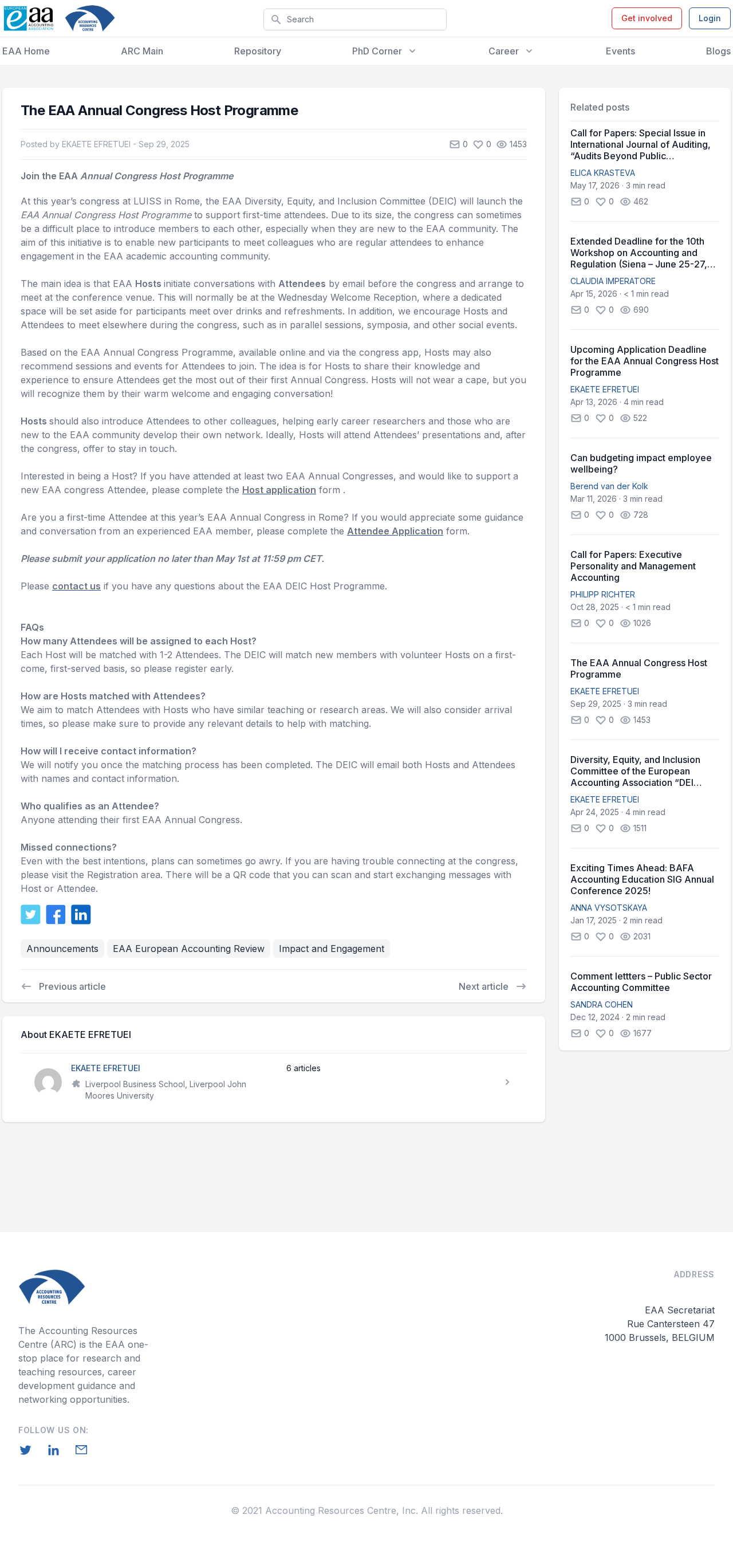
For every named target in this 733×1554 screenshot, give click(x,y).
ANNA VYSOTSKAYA (608, 907)
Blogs (718, 51)
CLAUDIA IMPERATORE (613, 281)
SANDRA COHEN (601, 1004)
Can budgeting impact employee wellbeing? (641, 463)
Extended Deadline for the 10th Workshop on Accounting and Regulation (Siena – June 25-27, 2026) (638, 252)
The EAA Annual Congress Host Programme (638, 668)
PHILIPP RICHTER (602, 594)
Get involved (646, 18)
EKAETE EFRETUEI (604, 389)
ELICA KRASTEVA (602, 173)
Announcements (62, 948)
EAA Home (26, 51)
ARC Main (142, 51)
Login (710, 18)
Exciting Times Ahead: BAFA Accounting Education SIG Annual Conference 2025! (642, 879)
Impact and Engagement (331, 948)
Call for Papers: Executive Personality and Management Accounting (633, 566)
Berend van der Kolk (609, 486)
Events (620, 51)
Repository (257, 51)
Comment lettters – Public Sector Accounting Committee (641, 981)
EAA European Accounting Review (189, 948)
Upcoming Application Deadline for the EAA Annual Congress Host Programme (644, 361)
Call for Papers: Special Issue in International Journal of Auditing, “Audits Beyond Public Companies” (640, 144)
